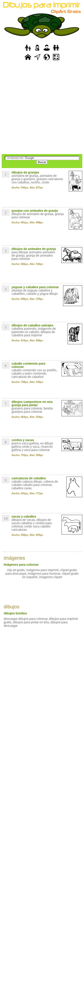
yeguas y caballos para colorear (35, 287)
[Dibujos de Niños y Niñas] (56, 51)
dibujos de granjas (25, 172)
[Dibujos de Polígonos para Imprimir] (56, 60)
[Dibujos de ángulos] (37, 60)
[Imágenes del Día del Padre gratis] (28, 51)
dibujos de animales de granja (34, 249)
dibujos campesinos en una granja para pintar (32, 403)
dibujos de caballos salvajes (32, 325)
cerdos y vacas (23, 440)
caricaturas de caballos (29, 478)
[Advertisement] (42, 107)
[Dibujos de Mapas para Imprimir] (46, 60)
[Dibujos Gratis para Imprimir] (28, 60)
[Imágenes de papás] (46, 51)
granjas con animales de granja (35, 210)
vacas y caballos (24, 516)
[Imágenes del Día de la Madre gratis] (37, 51)
